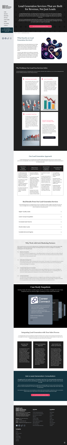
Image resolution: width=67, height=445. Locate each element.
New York (51, 421)
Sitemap (17, 440)
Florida (51, 418)
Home (5, 12)
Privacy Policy (18, 437)
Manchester (52, 412)
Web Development (36, 422)
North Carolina (52, 422)
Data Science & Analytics (37, 415)
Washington (52, 424)
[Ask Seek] (64, 442)
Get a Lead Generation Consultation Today (40, 26)
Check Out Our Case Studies (49, 137)
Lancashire (52, 415)
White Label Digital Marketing (38, 425)
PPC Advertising (35, 424)
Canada (51, 425)
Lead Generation (36, 419)
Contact (6, 25)
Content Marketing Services (38, 412)
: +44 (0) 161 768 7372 (21, 421)
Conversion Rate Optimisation (38, 413)
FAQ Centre (6, 23)
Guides (5, 21)
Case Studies (6, 19)
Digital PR (34, 416)
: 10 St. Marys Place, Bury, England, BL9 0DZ (22, 419)
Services (6, 14)
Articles (6, 18)
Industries (6, 16)
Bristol (51, 416)
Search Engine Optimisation (38, 421)
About (17, 432)
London (51, 413)
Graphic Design (35, 418)
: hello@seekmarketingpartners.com (23, 422)
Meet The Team (19, 433)
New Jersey (52, 419)
